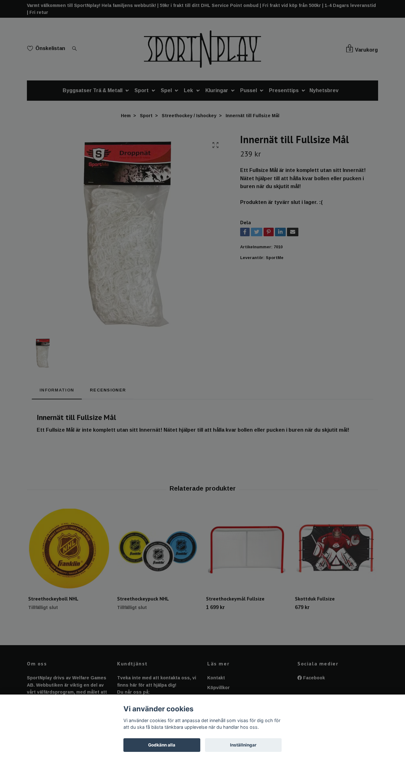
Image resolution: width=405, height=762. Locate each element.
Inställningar (243, 744)
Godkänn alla (161, 744)
